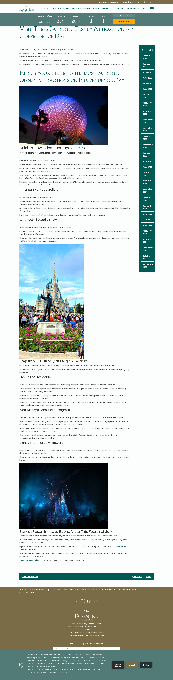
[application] (86, 665)
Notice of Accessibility (106, 590)
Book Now (127, 21)
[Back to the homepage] (26, 8)
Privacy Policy (87, 590)
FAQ (47, 590)
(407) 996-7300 (99, 626)
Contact (23, 590)
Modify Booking (44, 22)
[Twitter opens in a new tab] (83, 601)
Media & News (132, 590)
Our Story (55, 590)
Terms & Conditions (70, 590)
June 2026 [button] (147, 78)
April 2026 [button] (147, 89)
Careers (121, 590)
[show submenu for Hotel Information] (147, 8)
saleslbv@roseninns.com (96, 635)
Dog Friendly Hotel (28, 592)
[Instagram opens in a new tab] (89, 601)
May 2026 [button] (147, 83)
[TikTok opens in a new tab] (95, 601)
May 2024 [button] (147, 220)
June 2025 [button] (147, 161)
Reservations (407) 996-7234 (141, 2)
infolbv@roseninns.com (97, 632)
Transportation (36, 590)
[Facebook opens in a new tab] (77, 601)
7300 (85, 626)
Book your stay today (29, 560)
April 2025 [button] (147, 167)
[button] (61, 19)
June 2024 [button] (147, 214)
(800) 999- (79, 626)
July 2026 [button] (147, 72)
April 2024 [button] (147, 225)
